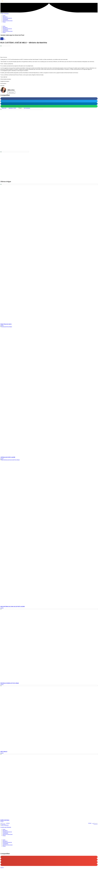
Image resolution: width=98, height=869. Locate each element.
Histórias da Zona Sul (7, 18)
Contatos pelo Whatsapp (5, 827)
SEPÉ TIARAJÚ (3, 751)
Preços (4, 21)
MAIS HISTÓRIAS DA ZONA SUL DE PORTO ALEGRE (12, 606)
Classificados (5, 19)
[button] (49, 24)
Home (4, 15)
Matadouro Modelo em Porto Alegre (9, 683)
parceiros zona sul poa (7, 20)
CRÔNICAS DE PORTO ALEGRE (7, 457)
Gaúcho (2, 867)
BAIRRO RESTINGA (4, 820)
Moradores (5, 16)
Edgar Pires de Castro (6, 324)
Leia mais (1, 325)
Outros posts (11, 92)
